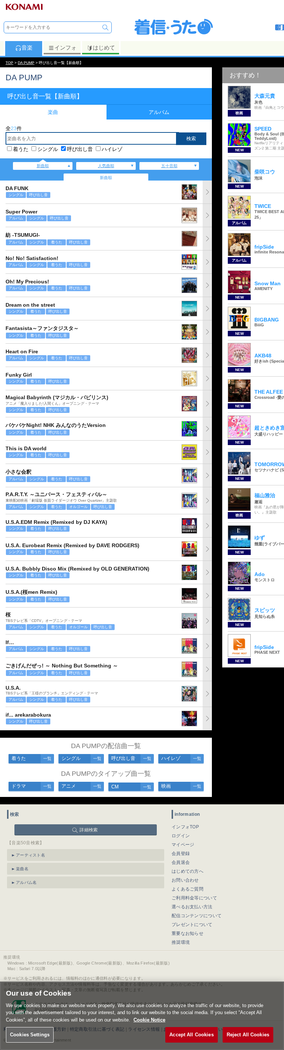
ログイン (181, 835)
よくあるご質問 (187, 889)
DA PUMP (26, 63)
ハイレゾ (112, 149)
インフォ (65, 47)
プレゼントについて (192, 924)
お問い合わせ (185, 880)
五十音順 (169, 166)
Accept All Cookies (191, 1034)
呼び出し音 (80, 149)
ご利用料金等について (194, 898)
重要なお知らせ (187, 933)
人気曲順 (106, 166)
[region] (142, 1016)
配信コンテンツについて (197, 915)
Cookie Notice (149, 1020)
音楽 (27, 47)
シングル (47, 149)
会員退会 (181, 862)
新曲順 (43, 166)
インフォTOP (185, 826)
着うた (20, 149)
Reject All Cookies (248, 1034)
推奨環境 (181, 942)
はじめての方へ (187, 871)
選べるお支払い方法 (192, 906)
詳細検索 (89, 829)
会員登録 (181, 853)
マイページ (183, 844)
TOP (9, 63)
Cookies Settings (30, 1034)
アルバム (159, 112)
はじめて (104, 47)
